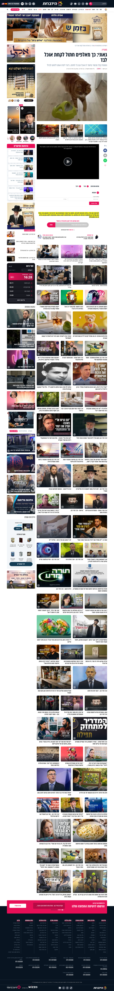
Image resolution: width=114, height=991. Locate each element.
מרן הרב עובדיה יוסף (41, 925)
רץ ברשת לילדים (67, 925)
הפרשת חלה (30, 945)
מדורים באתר (90, 920)
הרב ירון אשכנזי (42, 937)
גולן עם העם (80, 935)
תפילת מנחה (17, 925)
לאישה (31, 923)
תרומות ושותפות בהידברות (84, 958)
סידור (18, 920)
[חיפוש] (90, 3)
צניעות (31, 935)
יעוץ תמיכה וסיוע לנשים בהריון (66, 965)
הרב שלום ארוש (42, 945)
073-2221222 (103, 960)
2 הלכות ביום (103, 932)
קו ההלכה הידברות (86, 965)
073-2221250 (86, 975)
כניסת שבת (103, 937)
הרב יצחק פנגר (42, 930)
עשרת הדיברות (54, 930)
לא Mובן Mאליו (79, 925)
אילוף (77, 186)
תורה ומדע (92, 937)
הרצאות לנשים (29, 942)
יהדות (93, 923)
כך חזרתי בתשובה (79, 942)
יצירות (70, 945)
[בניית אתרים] (33, 988)
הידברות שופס (102, 945)
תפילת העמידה (16, 930)
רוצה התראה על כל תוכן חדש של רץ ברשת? (67, 221)
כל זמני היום (21, 300)
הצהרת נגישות (102, 949)
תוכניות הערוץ (79, 920)
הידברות (103, 920)
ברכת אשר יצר (16, 949)
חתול (85, 186)
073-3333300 (86, 967)
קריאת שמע (17, 937)
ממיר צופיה (104, 972)
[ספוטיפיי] (22, 3)
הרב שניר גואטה (42, 935)
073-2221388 (69, 960)
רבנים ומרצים (42, 920)
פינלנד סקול (55, 932)
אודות (104, 952)
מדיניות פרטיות (102, 923)
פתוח (82, 932)
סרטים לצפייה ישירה (66, 930)
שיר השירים (17, 945)
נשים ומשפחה (29, 920)
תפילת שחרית (16, 923)
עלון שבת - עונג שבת (68, 958)
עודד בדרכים (80, 923)
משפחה (92, 935)
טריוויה (69, 940)
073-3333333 (103, 975)
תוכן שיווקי (92, 949)
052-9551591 (69, 967)
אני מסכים (67, 230)
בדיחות (69, 928)
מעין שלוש (17, 935)
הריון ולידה (30, 940)
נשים (93, 930)
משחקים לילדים (67, 935)
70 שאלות (68, 10)
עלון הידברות (103, 928)
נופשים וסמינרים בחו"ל (68, 972)
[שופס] (30, 3)
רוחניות (92, 932)
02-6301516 (103, 969)
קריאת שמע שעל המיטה (14, 952)
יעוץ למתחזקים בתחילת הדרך (32, 958)
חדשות (93, 10)
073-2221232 (36, 960)
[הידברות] (52, 4)
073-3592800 (52, 960)
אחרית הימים (55, 942)
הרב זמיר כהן (81, 10)
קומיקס (69, 937)
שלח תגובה (94, 203)
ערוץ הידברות (102, 925)
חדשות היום (91, 928)
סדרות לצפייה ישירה (66, 932)
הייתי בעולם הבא (79, 947)
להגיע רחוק (80, 940)
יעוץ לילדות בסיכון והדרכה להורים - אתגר (15, 958)
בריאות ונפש (55, 940)
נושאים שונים (54, 920)
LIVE (24, 9)
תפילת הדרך (17, 942)
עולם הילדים (74, 10)
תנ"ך (56, 925)
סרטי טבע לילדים (67, 942)
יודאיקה (56, 949)
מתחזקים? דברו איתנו (13, 4)
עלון (52, 10)
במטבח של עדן (79, 928)
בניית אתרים (25, 988)
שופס (49, 10)
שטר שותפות (88, 10)
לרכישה (18, 529)
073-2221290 (35, 967)
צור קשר (35, 10)
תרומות (39, 10)
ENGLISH (30, 10)
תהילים (18, 940)
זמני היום (56, 10)
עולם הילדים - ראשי (66, 923)
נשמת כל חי (17, 947)
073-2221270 (19, 967)
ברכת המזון (17, 932)
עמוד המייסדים (102, 947)
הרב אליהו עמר (42, 949)
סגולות (56, 935)
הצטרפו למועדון (14, 9)
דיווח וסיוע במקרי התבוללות (50, 965)
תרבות (93, 940)
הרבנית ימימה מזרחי (28, 932)
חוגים (70, 947)
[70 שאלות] (26, 3)
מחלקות (44, 10)
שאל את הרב (62, 10)
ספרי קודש (55, 947)
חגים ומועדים (91, 947)
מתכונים (31, 925)
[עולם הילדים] (33, 3)
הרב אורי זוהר (43, 942)
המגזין (93, 925)
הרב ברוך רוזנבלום (42, 940)
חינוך (56, 937)
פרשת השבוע (91, 945)
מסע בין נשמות (80, 937)
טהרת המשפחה (29, 928)
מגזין (97, 10)
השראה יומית (80, 945)
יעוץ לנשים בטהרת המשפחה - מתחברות (100, 966)
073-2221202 (69, 975)
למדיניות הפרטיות (65, 230)
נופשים (104, 940)
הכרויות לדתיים (54, 945)
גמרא (56, 928)
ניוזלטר (104, 930)
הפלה (31, 937)
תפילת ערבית (16, 928)
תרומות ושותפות (102, 942)
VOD (101, 10)
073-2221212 (86, 960)
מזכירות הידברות (103, 958)
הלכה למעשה (80, 930)
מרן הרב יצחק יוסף (42, 928)
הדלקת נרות (30, 930)
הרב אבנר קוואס (42, 947)
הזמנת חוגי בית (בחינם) (34, 965)
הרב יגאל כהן (43, 932)
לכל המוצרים (21, 564)
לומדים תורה (55, 923)
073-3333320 (19, 961)
